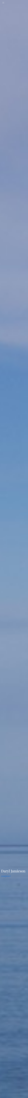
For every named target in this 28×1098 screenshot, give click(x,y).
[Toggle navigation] (3, 2)
